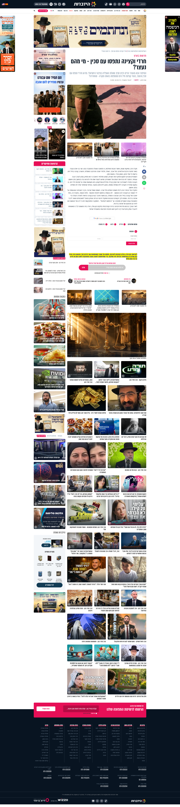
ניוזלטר (143, 736)
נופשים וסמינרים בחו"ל (102, 784)
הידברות (142, 725)
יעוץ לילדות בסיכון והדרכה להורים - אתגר (42, 768)
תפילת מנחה (44, 731)
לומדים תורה (87, 728)
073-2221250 (123, 786)
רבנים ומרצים (74, 725)
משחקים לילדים (102, 742)
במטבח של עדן (116, 733)
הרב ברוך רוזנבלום (73, 747)
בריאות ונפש (88, 747)
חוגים (104, 755)
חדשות (131, 11)
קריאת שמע (45, 744)
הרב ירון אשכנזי (74, 744)
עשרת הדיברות (87, 736)
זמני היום (89, 11)
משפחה (130, 742)
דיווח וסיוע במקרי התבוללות (82, 775)
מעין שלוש (45, 742)
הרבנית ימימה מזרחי (57, 739)
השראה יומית (116, 752)
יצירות (104, 752)
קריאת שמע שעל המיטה (41, 761)
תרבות (130, 747)
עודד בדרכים (116, 728)
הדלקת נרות (59, 736)
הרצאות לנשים (59, 750)
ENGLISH (60, 11)
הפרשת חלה (59, 752)
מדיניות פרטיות (141, 728)
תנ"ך (89, 731)
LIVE (53, 11)
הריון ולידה (60, 747)
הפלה (61, 744)
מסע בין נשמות (116, 744)
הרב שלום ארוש (74, 752)
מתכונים (61, 731)
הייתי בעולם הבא (115, 755)
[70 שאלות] (55, 4)
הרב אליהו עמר (74, 758)
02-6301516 (142, 779)
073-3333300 (123, 778)
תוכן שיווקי (129, 758)
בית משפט (102, 224)
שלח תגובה (131, 243)
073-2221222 (142, 769)
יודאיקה (89, 758)
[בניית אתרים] (63, 801)
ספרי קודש (88, 755)
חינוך (89, 744)
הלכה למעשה (116, 736)
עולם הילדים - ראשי (101, 728)
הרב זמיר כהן (117, 11)
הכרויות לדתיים (87, 752)
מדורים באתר (128, 725)
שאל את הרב (96, 11)
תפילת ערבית (44, 733)
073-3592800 (85, 769)
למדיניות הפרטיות (99, 273)
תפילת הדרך (45, 750)
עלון (85, 11)
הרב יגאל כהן (74, 739)
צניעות (61, 742)
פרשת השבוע (128, 752)
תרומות (71, 11)
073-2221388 (104, 769)
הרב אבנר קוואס (74, 755)
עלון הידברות (141, 733)
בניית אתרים (54, 801)
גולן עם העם (116, 742)
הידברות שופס (141, 752)
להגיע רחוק (117, 747)
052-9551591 (104, 778)
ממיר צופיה (143, 784)
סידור (46, 725)
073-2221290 (66, 778)
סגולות (89, 742)
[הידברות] (85, 4)
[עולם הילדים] (64, 4)
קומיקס (104, 744)
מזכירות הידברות (142, 767)
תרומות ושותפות (140, 750)
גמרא (89, 733)
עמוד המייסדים (141, 755)
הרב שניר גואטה (73, 742)
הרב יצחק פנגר (74, 736)
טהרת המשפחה (58, 733)
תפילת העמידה (44, 736)
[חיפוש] (128, 4)
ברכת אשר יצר (44, 758)
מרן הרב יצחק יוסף (73, 733)
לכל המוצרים (49, 585)
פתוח (118, 739)
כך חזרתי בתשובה (115, 750)
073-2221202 (104, 786)
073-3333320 (47, 771)
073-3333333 (142, 786)
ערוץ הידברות (141, 731)
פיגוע (111, 224)
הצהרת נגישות (141, 758)
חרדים (121, 224)
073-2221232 (66, 769)
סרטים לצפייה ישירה (100, 736)
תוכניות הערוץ (115, 725)
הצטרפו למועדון (42, 11)
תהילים (46, 747)
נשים (130, 736)
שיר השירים (45, 752)
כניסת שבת (142, 744)
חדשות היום (129, 733)
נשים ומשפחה (58, 725)
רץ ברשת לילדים (102, 731)
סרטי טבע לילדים (101, 750)
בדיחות (104, 733)
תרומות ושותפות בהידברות (120, 767)
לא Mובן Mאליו (116, 731)
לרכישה (46, 545)
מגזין (135, 11)
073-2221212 (123, 769)
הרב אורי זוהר (74, 750)
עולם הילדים (110, 11)
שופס (81, 11)
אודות (143, 761)
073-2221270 (47, 778)
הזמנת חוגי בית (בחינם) (64, 775)
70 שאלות (103, 11)
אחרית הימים (87, 750)
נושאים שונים (86, 725)
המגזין (130, 731)
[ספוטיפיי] (51, 4)
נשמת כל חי (45, 755)
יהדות (130, 728)
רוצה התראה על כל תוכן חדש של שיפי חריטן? (102, 263)
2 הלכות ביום (141, 739)
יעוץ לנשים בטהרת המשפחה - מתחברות (138, 776)
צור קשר (66, 11)
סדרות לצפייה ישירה (101, 739)
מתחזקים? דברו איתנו (41, 4)
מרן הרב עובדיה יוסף (72, 731)
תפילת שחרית (44, 728)
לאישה (61, 728)
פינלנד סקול (88, 739)
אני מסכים (101, 273)
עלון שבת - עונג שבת (102, 767)
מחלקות (76, 11)
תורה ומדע (129, 744)
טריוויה (104, 747)
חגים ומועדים (128, 755)
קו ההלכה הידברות (122, 775)
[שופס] (59, 4)
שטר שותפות (125, 11)
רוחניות (130, 739)
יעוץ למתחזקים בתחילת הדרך (62, 767)
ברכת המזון (45, 739)
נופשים (143, 747)
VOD (139, 11)
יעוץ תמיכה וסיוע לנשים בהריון (100, 775)
